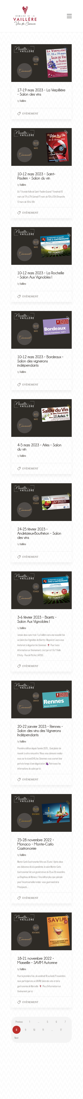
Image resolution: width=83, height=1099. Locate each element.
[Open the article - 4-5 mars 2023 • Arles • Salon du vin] (26, 418)
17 (61, 1029)
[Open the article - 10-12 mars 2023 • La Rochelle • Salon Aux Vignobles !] (26, 246)
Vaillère (23, 100)
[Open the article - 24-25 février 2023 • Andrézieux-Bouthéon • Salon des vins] (26, 502)
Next (17, 1037)
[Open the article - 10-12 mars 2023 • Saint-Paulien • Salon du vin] (26, 147)
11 (43, 1029)
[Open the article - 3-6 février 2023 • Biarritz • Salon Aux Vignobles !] (26, 590)
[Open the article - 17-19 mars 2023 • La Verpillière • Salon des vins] (26, 63)
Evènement (30, 113)
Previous (19, 1021)
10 (34, 1029)
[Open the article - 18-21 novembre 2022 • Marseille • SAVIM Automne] (26, 931)
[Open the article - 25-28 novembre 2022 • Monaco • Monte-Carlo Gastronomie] (26, 813)
